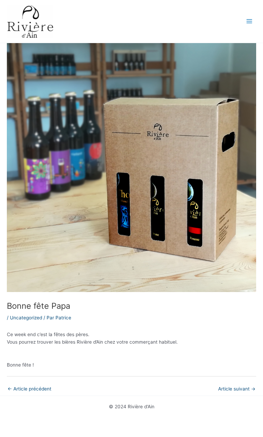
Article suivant (236, 389)
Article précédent (29, 389)
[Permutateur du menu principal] (249, 21)
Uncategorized (26, 317)
